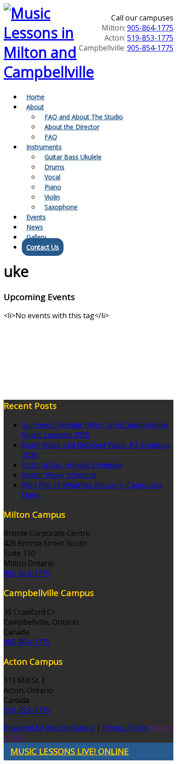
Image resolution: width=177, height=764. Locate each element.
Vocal (52, 177)
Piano (52, 187)
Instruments (44, 147)
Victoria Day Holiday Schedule (72, 465)
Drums (54, 167)
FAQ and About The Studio (83, 116)
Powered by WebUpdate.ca (49, 728)
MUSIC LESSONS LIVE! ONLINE (69, 751)
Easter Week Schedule (59, 475)
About (35, 106)
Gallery (36, 237)
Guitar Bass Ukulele (73, 157)
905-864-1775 (150, 28)
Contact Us (42, 247)
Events (36, 217)
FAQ (50, 136)
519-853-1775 (150, 38)
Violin (52, 197)
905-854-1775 (150, 48)
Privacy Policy (125, 728)
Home (35, 96)
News (34, 227)
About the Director (71, 126)
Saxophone (61, 207)
